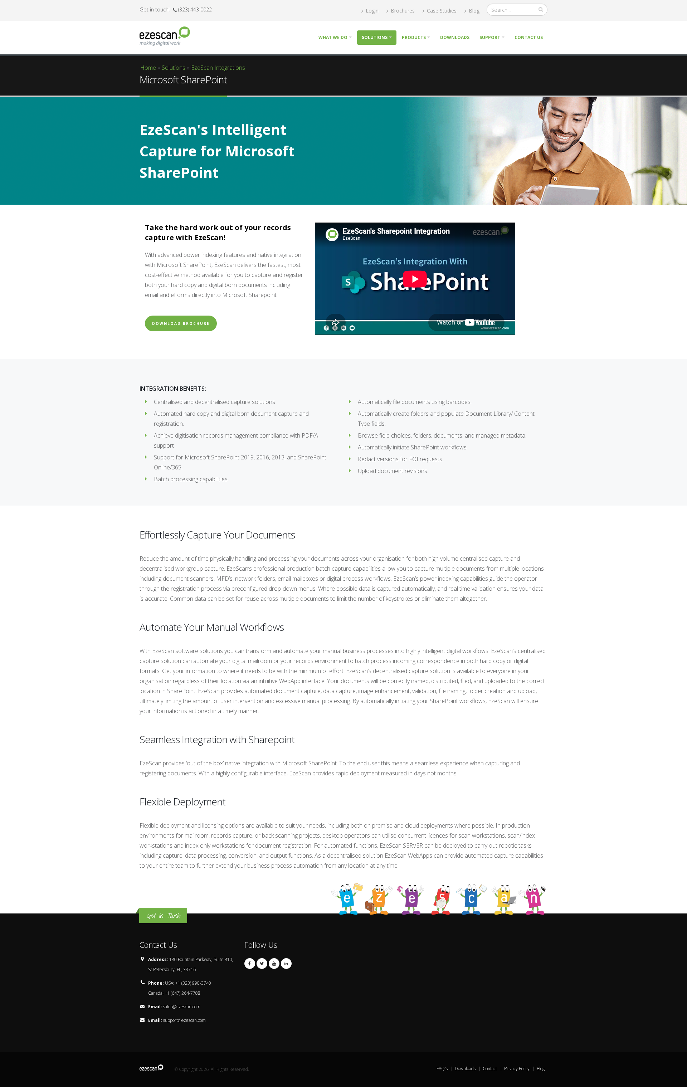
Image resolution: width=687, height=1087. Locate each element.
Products (414, 37)
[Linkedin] (286, 963)
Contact (490, 1069)
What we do (332, 37)
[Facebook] (249, 963)
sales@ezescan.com (181, 1007)
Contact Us (529, 37)
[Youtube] (274, 963)
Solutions (375, 37)
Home (148, 68)
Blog (473, 10)
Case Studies (441, 10)
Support (489, 37)
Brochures (402, 10)
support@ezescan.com (184, 1020)
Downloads (454, 37)
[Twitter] (262, 963)
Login (371, 10)
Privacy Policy (517, 1069)
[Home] (167, 35)
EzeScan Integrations (218, 68)
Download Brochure (181, 323)
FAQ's (442, 1069)
